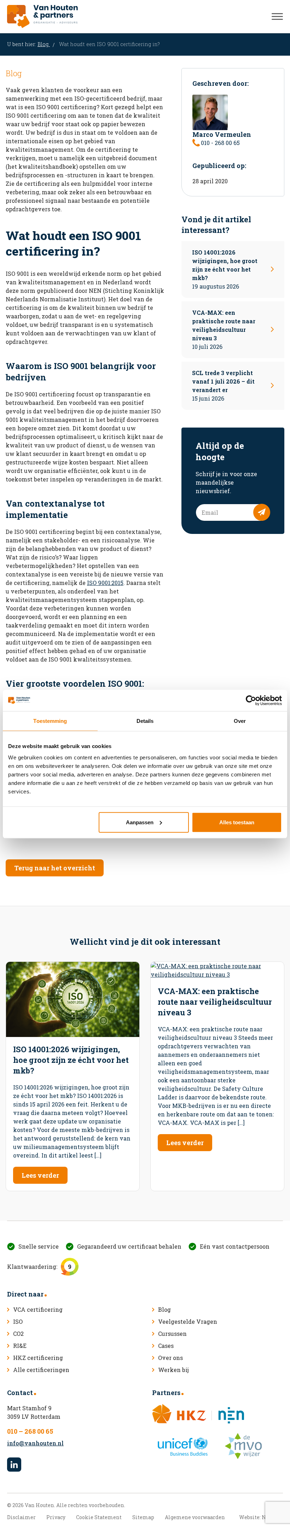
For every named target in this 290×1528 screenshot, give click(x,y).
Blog (43, 44)
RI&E (20, 1345)
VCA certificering (38, 1309)
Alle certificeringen (41, 1369)
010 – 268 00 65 (30, 1431)
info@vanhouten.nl (35, 1443)
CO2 (18, 1333)
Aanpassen (139, 822)
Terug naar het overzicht (54, 868)
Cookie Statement (99, 1517)
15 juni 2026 (223, 385)
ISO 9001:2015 (105, 582)
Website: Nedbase (261, 1517)
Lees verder (40, 1175)
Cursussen (172, 1333)
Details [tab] (145, 721)
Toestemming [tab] (50, 721)
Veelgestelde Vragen (187, 1321)
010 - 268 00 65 (220, 142)
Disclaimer (21, 1517)
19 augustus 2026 (224, 269)
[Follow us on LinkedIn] (14, 1464)
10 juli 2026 (223, 329)
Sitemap (143, 1517)
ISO (18, 1321)
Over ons (170, 1357)
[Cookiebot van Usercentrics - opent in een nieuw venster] (251, 700)
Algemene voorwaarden (195, 1517)
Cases (166, 1345)
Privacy (55, 1517)
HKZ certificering (38, 1357)
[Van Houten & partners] (42, 16)
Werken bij (173, 1369)
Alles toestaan (236, 822)
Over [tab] (240, 721)
